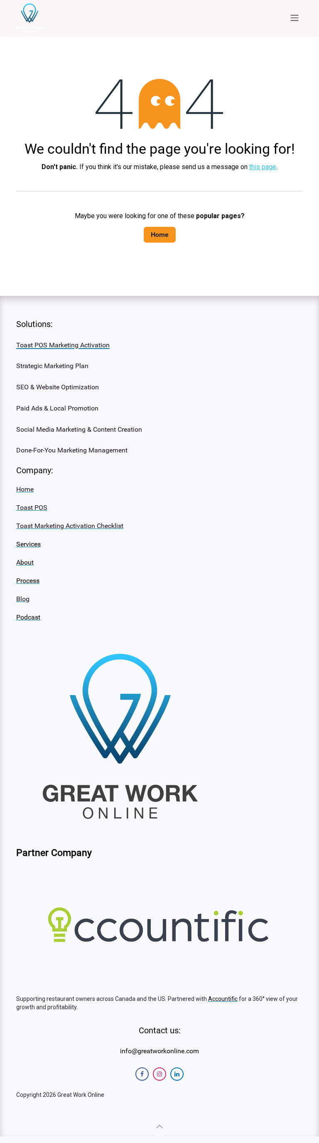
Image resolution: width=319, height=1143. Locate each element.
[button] (159, 1126)
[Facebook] (142, 1074)
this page (262, 167)
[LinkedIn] (177, 1074)
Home (160, 234)
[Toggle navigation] (294, 18)
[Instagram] (159, 1074)
